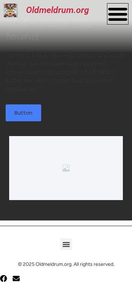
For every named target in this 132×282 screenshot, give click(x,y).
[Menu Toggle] (117, 14)
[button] (66, 244)
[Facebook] (3, 278)
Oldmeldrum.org (57, 10)
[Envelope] (16, 278)
